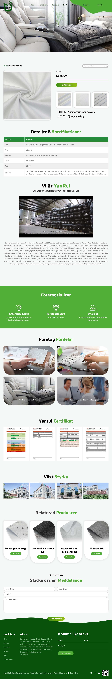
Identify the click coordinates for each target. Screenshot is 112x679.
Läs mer (23, 655)
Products (7, 647)
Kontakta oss (8, 659)
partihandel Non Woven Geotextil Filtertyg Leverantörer (43, 256)
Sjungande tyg (76, 116)
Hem (32, 5)
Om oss (6, 643)
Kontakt (86, 5)
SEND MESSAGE (56, 619)
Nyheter (74, 5)
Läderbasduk (69, 548)
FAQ (65, 5)
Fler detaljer (15, 557)
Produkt (55, 5)
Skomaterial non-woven (81, 112)
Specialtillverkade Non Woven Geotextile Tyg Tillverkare (59, 245)
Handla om (43, 5)
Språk (100, 5)
